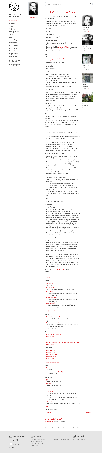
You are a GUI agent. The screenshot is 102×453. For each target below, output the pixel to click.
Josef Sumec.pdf (59, 269)
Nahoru (47, 428)
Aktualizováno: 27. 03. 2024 (71, 428)
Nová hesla (13, 48)
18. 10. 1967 (50, 401)
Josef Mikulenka (51, 291)
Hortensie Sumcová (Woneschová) (56, 317)
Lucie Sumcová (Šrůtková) (54, 323)
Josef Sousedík (50, 303)
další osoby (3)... (51, 311)
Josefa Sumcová (51, 356)
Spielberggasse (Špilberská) (55, 59)
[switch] (10, 444)
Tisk (59, 428)
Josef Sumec (33, 17)
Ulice (11, 26)
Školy (11, 34)
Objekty (12, 29)
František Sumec (51, 350)
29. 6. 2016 (49, 391)
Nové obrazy (13, 51)
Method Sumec (51, 352)
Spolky (11, 37)
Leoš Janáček (50, 287)
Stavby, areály (14, 32)
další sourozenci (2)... (52, 362)
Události (12, 23)
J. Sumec (48, 380)
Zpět (53, 428)
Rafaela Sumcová (51, 354)
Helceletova (50, 61)
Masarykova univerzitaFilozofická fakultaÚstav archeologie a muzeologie (38, 442)
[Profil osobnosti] (19, 60)
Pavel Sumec (50, 344)
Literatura (13, 43)
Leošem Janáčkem (63, 47)
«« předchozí (48, 412)
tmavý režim (16, 444)
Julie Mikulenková (51, 297)
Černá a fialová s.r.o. (80, 439)
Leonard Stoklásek (52, 358)
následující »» (88, 412)
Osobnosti (13, 21)
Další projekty (14, 56)
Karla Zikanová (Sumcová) (54, 334)
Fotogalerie (13, 45)
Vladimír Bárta (50, 283)
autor (46, 407)
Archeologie (13, 40)
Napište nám (14, 54)
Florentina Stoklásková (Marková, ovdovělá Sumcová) (62, 342)
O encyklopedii (14, 65)
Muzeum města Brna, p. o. (60, 439)
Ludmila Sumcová (51, 336)
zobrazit (48, 277)
